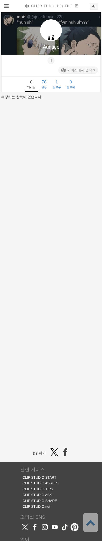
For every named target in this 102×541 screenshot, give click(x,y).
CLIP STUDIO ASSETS (40, 483)
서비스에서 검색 (79, 70)
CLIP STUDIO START (39, 477)
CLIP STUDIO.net (36, 506)
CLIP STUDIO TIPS (38, 489)
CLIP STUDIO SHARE (40, 501)
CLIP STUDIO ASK (37, 495)
